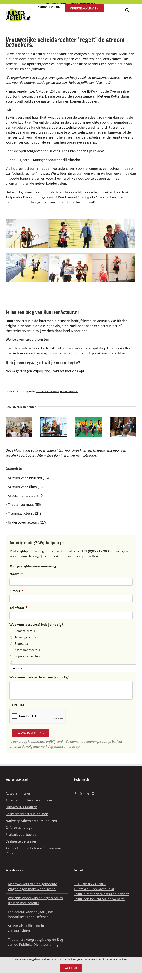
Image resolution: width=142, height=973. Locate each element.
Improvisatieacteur (28, 656)
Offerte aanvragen (20, 827)
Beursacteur (23, 644)
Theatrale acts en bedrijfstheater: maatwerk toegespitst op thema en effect (72, 348)
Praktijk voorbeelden (22, 834)
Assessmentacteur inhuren (27, 814)
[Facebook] (75, 793)
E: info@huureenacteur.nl (94, 889)
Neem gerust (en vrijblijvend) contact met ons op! (45, 371)
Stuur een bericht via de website (99, 899)
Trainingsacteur (26, 637)
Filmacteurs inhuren (21, 807)
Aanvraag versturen (31, 733)
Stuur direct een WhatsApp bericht (101, 894)
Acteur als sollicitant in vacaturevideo (26, 928)
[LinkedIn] (87, 793)
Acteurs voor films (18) (26, 486)
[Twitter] (81, 793)
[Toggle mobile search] (127, 10)
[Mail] (93, 793)
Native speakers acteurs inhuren (31, 820)
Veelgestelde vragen (21, 841)
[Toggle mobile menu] (134, 10)
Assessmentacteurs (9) (26, 495)
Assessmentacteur (27, 650)
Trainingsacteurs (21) (24, 513)
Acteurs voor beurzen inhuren (29, 800)
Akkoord (71, 968)
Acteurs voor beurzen (47, 391)
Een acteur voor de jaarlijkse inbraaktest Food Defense (30, 914)
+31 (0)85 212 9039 (56, 3)
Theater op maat (69, 391)
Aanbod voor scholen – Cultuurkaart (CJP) (34, 850)
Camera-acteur (25, 631)
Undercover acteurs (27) (27, 522)
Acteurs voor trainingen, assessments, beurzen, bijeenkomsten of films (69, 353)
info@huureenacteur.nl (83, 3)
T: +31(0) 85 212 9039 (90, 884)
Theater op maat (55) (24, 504)
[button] (8, 427)
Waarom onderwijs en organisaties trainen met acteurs (35, 900)
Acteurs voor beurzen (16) (28, 478)
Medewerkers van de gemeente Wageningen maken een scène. (32, 886)
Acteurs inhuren (18, 793)
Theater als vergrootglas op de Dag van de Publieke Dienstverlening (35, 942)
